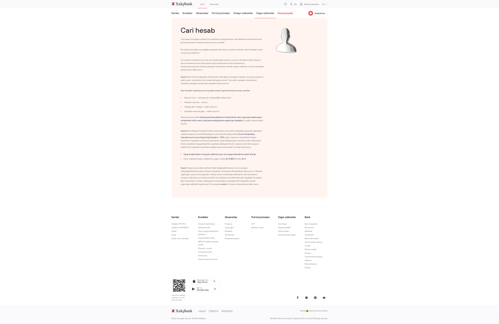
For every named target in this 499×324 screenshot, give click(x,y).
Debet (174, 231)
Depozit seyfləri (284, 227)
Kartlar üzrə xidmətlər (180, 238)
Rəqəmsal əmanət (232, 238)
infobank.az (213, 311)
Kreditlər (188, 13)
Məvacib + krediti (205, 248)
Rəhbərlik (308, 231)
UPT (253, 224)
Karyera (308, 253)
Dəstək (307, 268)
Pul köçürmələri (221, 13)
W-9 (244, 159)
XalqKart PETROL (179, 224)
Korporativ (214, 4)
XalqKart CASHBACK (180, 227)
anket (224, 184)
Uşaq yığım (229, 227)
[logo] (182, 4)
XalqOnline (320, 13)
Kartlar (175, 13)
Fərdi (202, 4)
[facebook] (297, 297)
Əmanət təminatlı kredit (207, 259)
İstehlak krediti (204, 227)
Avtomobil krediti (205, 252)
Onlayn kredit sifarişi (206, 224)
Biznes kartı (309, 227)
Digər (174, 235)
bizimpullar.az (226, 311)
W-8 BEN (230, 159)
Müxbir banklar (311, 249)
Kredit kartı (202, 256)
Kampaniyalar (285, 13)
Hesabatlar (309, 235)
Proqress (228, 224)
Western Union (257, 227)
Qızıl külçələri (283, 231)
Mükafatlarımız (311, 264)
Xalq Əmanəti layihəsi (313, 257)
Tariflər (308, 246)
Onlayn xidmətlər (243, 13)
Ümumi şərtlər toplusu (313, 242)
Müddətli (228, 231)
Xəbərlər (308, 260)
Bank (307, 217)
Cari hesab (282, 224)
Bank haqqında (311, 224)
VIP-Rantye (229, 235)
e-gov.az (202, 311)
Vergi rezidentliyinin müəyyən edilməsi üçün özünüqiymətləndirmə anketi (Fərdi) (219, 154)
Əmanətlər (202, 13)
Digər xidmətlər (265, 13)
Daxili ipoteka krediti (206, 238)
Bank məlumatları (312, 238)
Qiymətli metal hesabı (286, 235)
